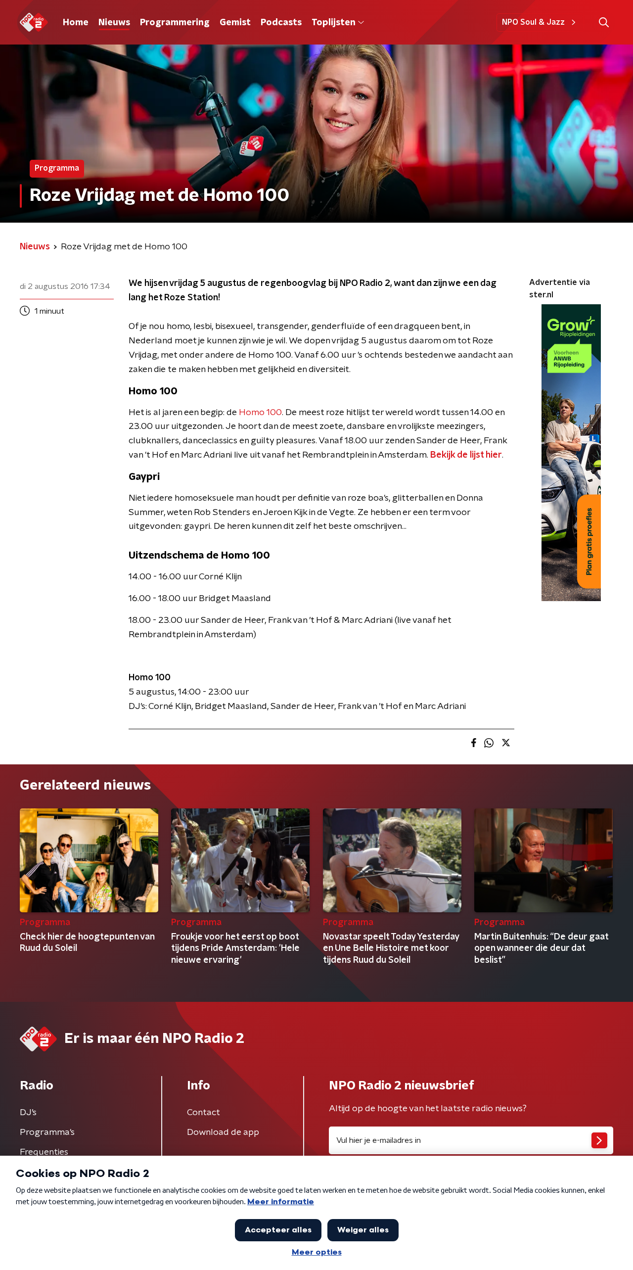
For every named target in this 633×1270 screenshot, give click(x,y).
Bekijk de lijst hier (466, 455)
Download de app (223, 1132)
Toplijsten (333, 22)
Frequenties (44, 1152)
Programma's (47, 1132)
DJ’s (28, 1112)
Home (76, 22)
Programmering (175, 22)
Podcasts (281, 22)
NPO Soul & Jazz (533, 22)
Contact (203, 1112)
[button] (603, 22)
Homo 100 (260, 412)
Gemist (235, 22)
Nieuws (114, 22)
